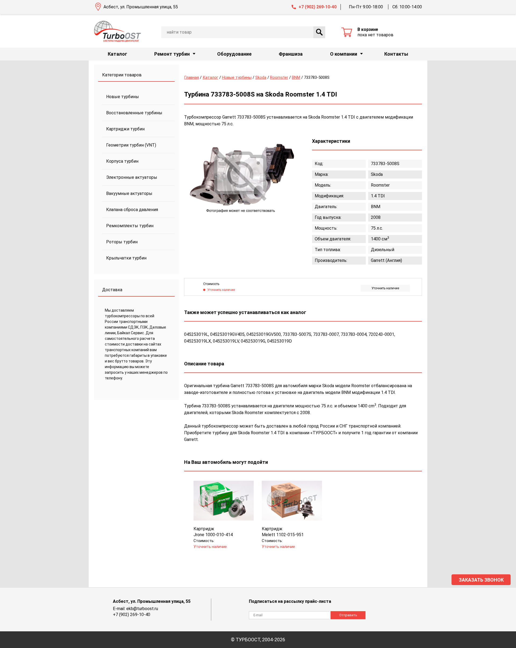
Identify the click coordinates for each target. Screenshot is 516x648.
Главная (191, 77)
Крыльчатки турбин (126, 258)
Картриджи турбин (125, 128)
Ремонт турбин (172, 54)
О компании (343, 54)
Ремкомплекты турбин (129, 225)
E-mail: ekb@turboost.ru (135, 608)
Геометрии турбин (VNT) (131, 145)
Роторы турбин (122, 241)
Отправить (348, 615)
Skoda (260, 77)
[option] (240, 175)
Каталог (117, 54)
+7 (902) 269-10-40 (317, 6)
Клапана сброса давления (132, 209)
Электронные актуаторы (131, 177)
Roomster (279, 77)
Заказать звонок (481, 580)
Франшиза (291, 54)
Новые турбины (122, 96)
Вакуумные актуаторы (129, 193)
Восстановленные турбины (134, 112)
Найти (319, 32)
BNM (296, 77)
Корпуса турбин (122, 161)
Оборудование (234, 54)
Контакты (396, 54)
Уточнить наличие (385, 288)
